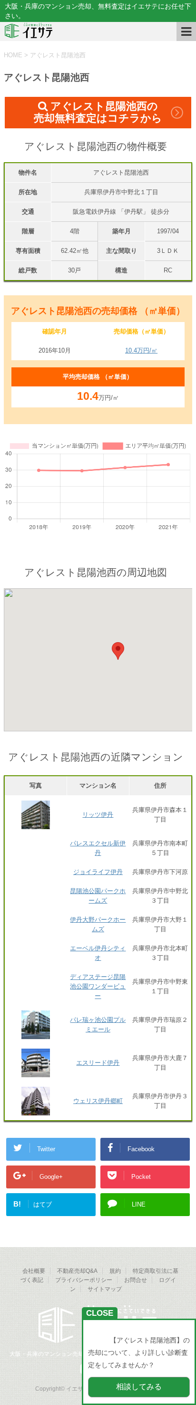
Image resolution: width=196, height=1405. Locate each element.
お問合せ (135, 1280)
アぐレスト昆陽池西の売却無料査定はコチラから (98, 112)
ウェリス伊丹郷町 (98, 1100)
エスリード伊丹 (97, 1062)
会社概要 (33, 1271)
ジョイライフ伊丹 (98, 871)
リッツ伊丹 (97, 814)
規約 (115, 1271)
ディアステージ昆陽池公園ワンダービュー (98, 986)
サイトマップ (105, 1289)
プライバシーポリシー (83, 1280)
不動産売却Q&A (77, 1271)
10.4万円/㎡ (141, 350)
